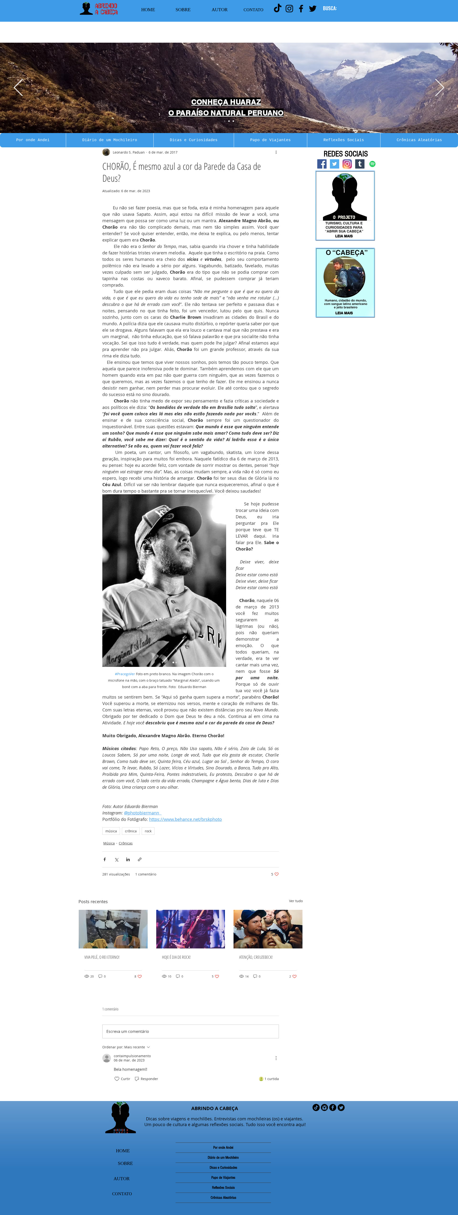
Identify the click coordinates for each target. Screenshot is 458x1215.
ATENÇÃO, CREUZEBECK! (256, 957)
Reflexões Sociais (223, 1187)
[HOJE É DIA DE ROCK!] (190, 929)
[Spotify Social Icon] (372, 164)
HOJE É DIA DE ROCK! (176, 957)
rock (148, 831)
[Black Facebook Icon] (301, 9)
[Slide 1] (224, 121)
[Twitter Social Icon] (334, 164)
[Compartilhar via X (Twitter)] (116, 859)
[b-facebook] (332, 1107)
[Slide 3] (233, 121)
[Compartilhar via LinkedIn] (128, 859)
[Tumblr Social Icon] (359, 164)
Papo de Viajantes (223, 1177)
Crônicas (126, 843)
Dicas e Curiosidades (223, 1167)
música (111, 831)
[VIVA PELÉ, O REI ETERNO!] (113, 929)
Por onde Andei (223, 1147)
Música (109, 843)
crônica (131, 831)
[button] (33, 140)
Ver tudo (296, 901)
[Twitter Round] (341, 1107)
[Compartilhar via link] (139, 859)
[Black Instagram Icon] (289, 9)
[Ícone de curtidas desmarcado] (117, 1079)
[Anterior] (18, 88)
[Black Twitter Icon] (313, 9)
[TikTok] (278, 9)
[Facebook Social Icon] (322, 164)
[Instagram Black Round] (324, 1107)
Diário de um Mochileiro (223, 1157)
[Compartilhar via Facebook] (104, 859)
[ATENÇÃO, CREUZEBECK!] (268, 929)
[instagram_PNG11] (347, 164)
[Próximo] (439, 88)
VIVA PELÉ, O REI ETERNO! (102, 957)
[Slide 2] (229, 121)
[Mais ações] (276, 152)
